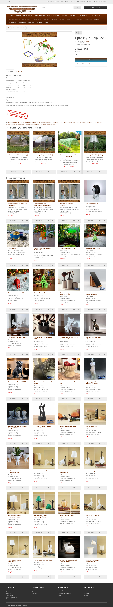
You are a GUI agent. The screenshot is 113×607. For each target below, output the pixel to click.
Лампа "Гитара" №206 (93, 471)
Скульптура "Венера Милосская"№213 (93, 382)
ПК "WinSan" (87, 41)
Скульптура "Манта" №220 (17, 337)
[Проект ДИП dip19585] (39, 49)
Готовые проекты (96, 15)
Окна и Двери (37, 19)
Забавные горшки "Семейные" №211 (14, 471)
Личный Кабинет (88, 590)
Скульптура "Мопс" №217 (17, 382)
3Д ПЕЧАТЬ (39, 22)
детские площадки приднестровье (62, 122)
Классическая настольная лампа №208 (69, 471)
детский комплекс (51, 124)
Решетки (18, 15)
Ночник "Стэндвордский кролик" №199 (68, 560)
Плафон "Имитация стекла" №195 (92, 560)
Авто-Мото (31, 22)
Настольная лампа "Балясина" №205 (14, 516)
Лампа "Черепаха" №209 (68, 426)
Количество (78, 52)
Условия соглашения (11, 597)
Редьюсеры (12, 248)
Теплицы (11, 15)
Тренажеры (65, 15)
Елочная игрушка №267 (16, 293)
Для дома (54, 19)
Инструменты (22, 22)
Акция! (46, 22)
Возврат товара (36, 592)
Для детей (69, 19)
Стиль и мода (88, 19)
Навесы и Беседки (84, 15)
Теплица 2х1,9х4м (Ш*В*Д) (44, 155)
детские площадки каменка (28, 124)
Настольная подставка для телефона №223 (95, 293)
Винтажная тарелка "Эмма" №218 (69, 382)
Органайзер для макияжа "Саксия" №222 (69, 293)
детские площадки (41, 124)
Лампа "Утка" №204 (92, 515)
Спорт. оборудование (53, 15)
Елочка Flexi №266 (40, 293)
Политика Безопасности (12, 599)
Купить (91, 60)
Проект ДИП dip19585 (18, 28)
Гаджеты (62, 19)
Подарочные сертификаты (65, 592)
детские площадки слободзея (44, 122)
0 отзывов (86, 64)
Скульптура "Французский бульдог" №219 (69, 338)
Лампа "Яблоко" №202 (67, 515)
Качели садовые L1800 (67, 248)
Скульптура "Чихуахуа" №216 (94, 338)
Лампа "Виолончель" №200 (43, 560)
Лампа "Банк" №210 (92, 426)
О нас (7, 590)
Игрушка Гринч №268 (93, 248)
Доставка (8, 593)
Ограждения (73, 15)
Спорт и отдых (78, 19)
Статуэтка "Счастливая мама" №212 (42, 427)
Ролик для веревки (92, 204)
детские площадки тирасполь (28, 122)
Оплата (8, 592)
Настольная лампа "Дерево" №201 (14, 560)
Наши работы (10, 595)
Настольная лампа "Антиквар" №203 (40, 516)
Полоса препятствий (14, 19)
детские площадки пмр (14, 122)
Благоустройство (27, 15)
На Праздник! (12, 22)
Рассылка (86, 595)
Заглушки (46, 19)
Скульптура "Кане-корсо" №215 (43, 382)
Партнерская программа (64, 593)
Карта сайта (35, 593)
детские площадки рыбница (78, 122)
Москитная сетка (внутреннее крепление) (42, 204)
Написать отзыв (93, 64)
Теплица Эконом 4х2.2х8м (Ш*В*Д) (69, 155)
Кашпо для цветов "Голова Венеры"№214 (17, 427)
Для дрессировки (26, 19)
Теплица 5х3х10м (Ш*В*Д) (95, 155)
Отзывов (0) (19, 71)
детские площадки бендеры (13, 124)
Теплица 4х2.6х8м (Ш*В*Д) (18, 155)
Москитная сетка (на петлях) (67, 204)
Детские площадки (40, 15)
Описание (10, 71)
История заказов (88, 592)
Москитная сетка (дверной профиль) (17, 204)
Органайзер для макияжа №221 (43, 338)
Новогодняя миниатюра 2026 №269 (42, 249)
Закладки (86, 593)
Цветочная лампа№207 (42, 471)
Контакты (34, 590)
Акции (59, 595)
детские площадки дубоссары (94, 122)
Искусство (96, 19)
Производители (62, 590)
